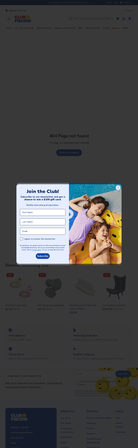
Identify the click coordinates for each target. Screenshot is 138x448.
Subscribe (42, 256)
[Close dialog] (118, 187)
